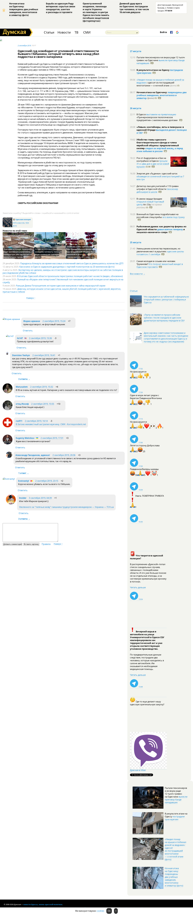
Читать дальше (138, 587)
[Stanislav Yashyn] (7, 353)
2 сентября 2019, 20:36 (64, 455)
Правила (46, 544)
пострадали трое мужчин (175, 818)
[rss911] (7, 426)
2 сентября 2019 (24, 45)
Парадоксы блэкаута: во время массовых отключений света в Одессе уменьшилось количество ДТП (71, 263)
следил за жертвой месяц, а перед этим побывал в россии (160, 150)
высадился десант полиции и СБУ (162, 131)
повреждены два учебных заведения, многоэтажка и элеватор (162, 95)
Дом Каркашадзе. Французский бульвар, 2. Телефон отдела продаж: (170, 8)
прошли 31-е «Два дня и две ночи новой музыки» (153, 163)
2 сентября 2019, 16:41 (43, 355)
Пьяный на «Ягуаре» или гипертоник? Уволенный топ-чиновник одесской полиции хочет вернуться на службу (63, 281)
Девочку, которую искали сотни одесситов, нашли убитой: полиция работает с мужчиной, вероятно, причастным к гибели (62, 290)
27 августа (135, 51)
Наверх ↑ (30, 298)
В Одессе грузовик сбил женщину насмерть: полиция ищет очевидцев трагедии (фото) (48, 253)
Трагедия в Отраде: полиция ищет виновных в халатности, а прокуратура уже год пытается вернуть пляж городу (18, 253)
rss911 (19, 420)
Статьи (49, 32)
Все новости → (137, 273)
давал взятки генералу (170, 229)
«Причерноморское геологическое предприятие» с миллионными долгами (157, 119)
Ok (109, 910)
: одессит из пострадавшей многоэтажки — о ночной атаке (157, 84)
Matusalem (22, 386)
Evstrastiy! (23, 480)
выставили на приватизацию (161, 114)
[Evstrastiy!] (9, 478)
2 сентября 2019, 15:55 (42, 403)
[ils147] (10, 336)
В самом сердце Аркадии (149, 198)
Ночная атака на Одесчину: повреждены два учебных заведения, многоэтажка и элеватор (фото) (23, 9)
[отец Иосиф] (7, 409)
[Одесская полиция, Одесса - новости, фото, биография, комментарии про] (7, 226)
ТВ (76, 32)
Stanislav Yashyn (21, 355)
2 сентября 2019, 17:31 (52, 438)
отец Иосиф (22, 403)
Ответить (28, 330)
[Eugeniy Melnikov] (7, 443)
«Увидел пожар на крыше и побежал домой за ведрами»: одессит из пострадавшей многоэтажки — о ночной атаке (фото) (175, 849)
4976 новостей (18, 223)
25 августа (135, 242)
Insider (22, 497)
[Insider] (11, 503)
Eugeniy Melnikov (25, 438)
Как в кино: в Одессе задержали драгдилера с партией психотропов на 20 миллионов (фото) (66, 266)
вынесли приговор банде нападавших (161, 62)
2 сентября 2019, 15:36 (40, 338)
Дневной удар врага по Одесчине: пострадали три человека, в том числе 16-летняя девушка (134, 8)
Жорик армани (31, 321)
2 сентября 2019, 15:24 (54, 321)
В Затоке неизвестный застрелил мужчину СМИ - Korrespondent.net (51, 424)
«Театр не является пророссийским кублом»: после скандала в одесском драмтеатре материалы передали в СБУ (164, 317)
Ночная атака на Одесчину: (152, 92)
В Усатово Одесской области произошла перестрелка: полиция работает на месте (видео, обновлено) (70, 276)
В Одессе (141, 114)
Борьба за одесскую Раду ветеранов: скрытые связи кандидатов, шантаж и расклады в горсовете (60, 8)
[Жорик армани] (11, 319)
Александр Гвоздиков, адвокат (32, 455)
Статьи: (134, 290)
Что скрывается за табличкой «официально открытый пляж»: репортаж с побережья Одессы (166, 299)
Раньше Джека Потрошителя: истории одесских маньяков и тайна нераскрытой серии (60, 285)
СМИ (86, 32)
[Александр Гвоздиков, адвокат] (9, 457)
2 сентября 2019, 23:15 (46, 480)
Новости (64, 32)
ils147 (20, 338)
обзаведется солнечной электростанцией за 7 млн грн (160, 178)
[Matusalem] (7, 392)
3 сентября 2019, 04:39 (40, 497)
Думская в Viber (138, 770)
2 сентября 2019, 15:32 (41, 386)
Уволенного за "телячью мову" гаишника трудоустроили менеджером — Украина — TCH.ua (66, 507)
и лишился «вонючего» (161, 231)
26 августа (135, 108)
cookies (100, 910)
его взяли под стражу (174, 217)
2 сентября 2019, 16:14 (36, 420)
